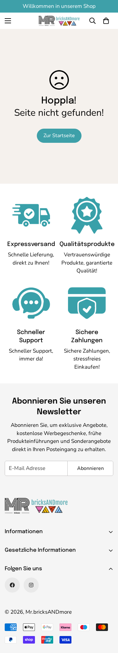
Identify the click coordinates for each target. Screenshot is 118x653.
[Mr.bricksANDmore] (59, 21)
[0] (106, 21)
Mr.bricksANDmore (48, 612)
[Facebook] (12, 585)
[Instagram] (31, 585)
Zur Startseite (59, 135)
